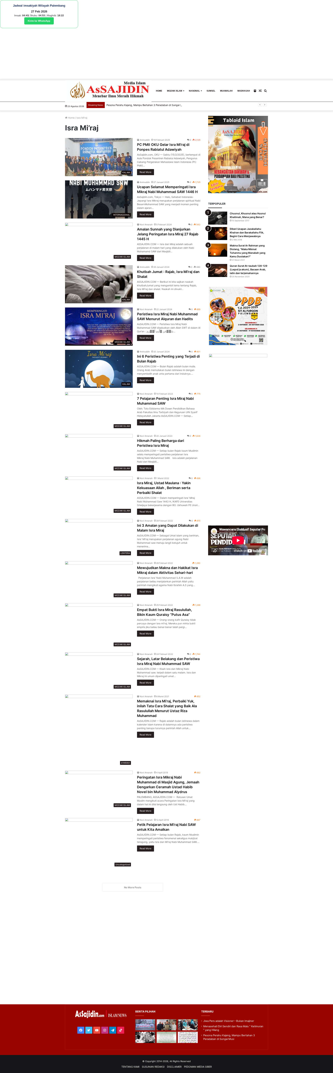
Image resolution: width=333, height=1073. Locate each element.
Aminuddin (145, 140)
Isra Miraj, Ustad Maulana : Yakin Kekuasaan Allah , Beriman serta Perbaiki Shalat (164, 488)
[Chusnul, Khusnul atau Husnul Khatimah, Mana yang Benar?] (217, 218)
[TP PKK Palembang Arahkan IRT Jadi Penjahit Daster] (188, 1025)
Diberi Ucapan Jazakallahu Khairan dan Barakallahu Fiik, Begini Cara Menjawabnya (247, 232)
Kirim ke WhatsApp (39, 20)
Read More (145, 172)
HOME (159, 91)
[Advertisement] (166, 54)
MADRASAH (243, 91)
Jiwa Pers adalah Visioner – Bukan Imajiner (228, 1021)
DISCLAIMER (174, 1066)
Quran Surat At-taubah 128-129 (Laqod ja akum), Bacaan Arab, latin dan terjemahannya (248, 269)
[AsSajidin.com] (108, 91)
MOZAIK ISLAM (174, 91)
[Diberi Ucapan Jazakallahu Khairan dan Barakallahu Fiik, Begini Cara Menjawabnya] (217, 233)
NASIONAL (194, 91)
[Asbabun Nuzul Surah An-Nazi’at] (166, 1037)
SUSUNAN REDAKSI (153, 1066)
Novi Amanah (146, 224)
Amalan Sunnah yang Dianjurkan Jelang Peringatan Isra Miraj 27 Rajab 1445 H (167, 234)
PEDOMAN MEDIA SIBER (198, 1066)
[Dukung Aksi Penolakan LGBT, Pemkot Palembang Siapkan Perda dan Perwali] (145, 1025)
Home (71, 117)
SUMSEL (211, 91)
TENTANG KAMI (130, 1066)
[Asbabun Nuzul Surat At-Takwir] (188, 1037)
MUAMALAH (226, 91)
